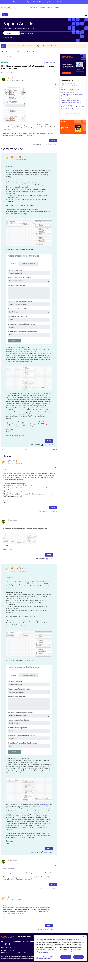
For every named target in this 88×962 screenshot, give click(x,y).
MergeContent (39, 406)
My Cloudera (6, 941)
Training (42, 7)
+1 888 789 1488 (10, 950)
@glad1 (10, 166)
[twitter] (6, 944)
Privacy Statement (43, 952)
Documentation (29, 941)
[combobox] (50, 33)
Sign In (5, 14)
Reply (53, 140)
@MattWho (11, 869)
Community (33, 7)
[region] (60, 948)
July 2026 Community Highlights (70, 85)
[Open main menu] (86, 14)
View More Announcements (73, 113)
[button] (55, 83)
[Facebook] (1, 944)
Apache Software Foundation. (25, 958)
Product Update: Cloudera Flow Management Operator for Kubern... (71, 101)
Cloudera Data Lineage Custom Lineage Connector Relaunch (72, 95)
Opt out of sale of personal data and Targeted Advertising (44, 957)
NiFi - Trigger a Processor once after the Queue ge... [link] (39, 51)
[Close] (84, 937)
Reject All (65, 957)
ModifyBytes (46, 393)
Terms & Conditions (22, 956)
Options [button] (5, 56)
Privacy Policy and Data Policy (33, 956)
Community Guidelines (25, 937)
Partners (49, 7)
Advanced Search (8, 37)
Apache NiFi (9, 72)
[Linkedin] (10, 944)
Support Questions (18, 51)
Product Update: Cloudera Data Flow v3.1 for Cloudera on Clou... (72, 107)
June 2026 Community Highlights (70, 89)
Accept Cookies (78, 957)
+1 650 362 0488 (20, 953)
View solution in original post (15, 435)
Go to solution (50, 62)
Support (56, 7)
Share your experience (14, 46)
